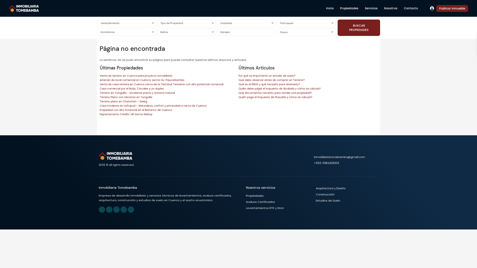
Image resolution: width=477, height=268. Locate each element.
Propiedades (349, 8)
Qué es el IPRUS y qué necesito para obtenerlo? (269, 84)
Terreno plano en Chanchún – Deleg (123, 101)
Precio (284, 32)
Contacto (411, 8)
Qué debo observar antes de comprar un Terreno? (271, 80)
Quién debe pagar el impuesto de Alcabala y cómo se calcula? (279, 88)
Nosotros (390, 8)
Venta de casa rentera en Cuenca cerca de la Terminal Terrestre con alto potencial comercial (161, 84)
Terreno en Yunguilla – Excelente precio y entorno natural (137, 93)
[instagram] (131, 209)
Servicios (371, 8)
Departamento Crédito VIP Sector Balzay (126, 114)
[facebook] (102, 209)
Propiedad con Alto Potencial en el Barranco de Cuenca (136, 110)
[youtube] (124, 209)
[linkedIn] (116, 209)
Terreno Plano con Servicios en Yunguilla (126, 97)
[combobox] (127, 23)
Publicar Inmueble (452, 8)
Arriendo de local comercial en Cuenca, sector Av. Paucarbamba (142, 80)
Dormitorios (108, 32)
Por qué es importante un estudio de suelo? (267, 76)
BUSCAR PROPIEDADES (359, 27)
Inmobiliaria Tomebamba (118, 187)
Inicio (330, 8)
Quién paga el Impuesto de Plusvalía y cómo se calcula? (275, 97)
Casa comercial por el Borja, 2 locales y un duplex (132, 88)
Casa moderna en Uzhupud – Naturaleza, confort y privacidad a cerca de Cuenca (153, 106)
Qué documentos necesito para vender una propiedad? (275, 93)
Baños (164, 32)
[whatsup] (109, 209)
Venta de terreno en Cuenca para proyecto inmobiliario (136, 76)
